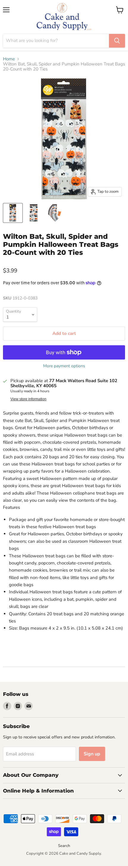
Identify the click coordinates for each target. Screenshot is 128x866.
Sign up (92, 754)
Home (9, 59)
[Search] (117, 41)
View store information (28, 399)
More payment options (64, 366)
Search (64, 845)
